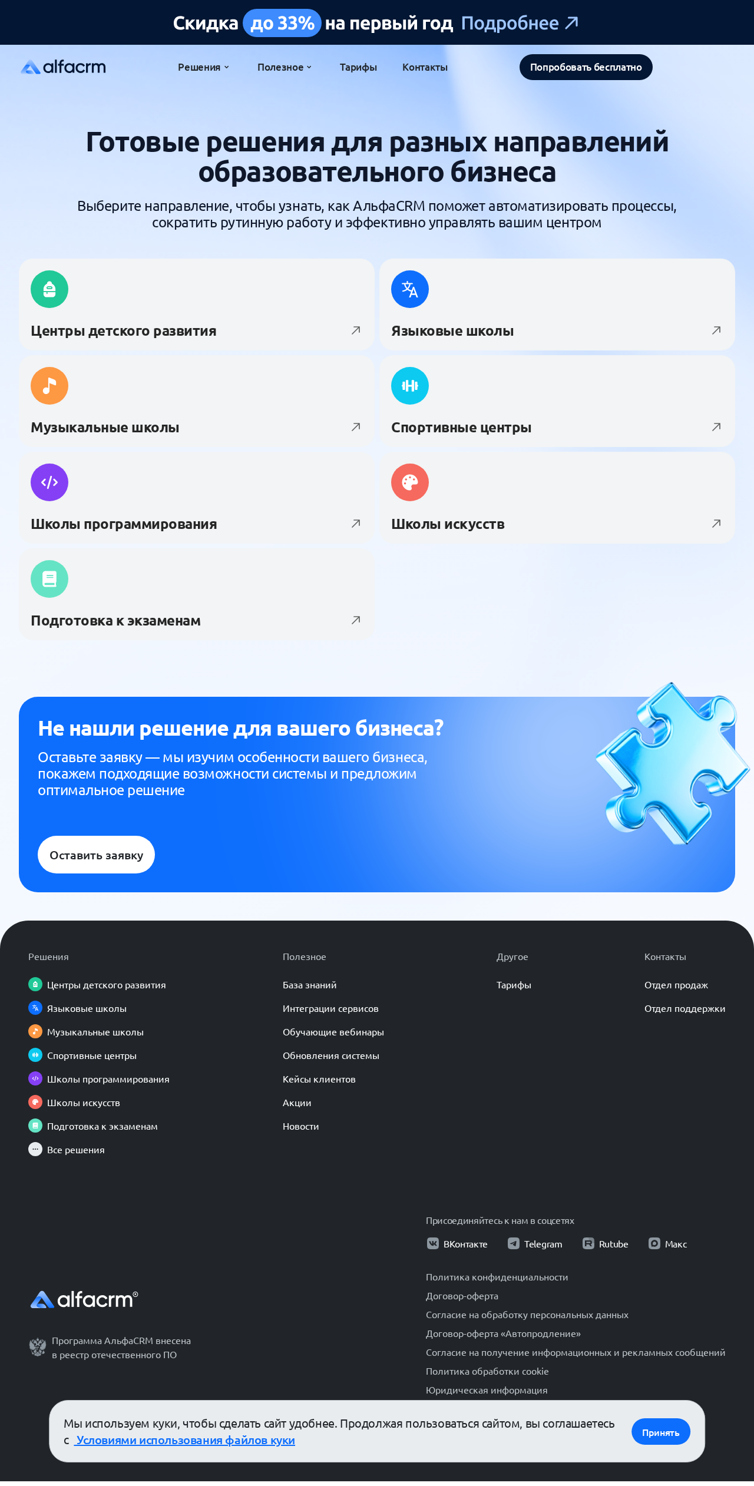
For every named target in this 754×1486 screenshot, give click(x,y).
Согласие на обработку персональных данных (527, 1314)
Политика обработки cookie (487, 1370)
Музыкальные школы (95, 1031)
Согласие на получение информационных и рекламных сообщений (576, 1352)
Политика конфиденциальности (497, 1276)
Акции (297, 1102)
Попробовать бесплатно (586, 67)
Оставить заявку (96, 854)
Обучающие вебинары (333, 1031)
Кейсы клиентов (319, 1078)
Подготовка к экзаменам (102, 1125)
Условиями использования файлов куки (184, 1439)
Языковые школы (87, 1008)
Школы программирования (108, 1078)
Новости (301, 1125)
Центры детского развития (106, 984)
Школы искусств (83, 1102)
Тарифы (514, 984)
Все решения (76, 1149)
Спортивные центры (92, 1055)
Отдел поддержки (685, 1008)
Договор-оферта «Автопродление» (503, 1333)
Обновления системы (331, 1055)
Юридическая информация (487, 1389)
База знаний (310, 984)
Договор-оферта (462, 1295)
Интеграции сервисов (331, 1008)
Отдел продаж (676, 984)
